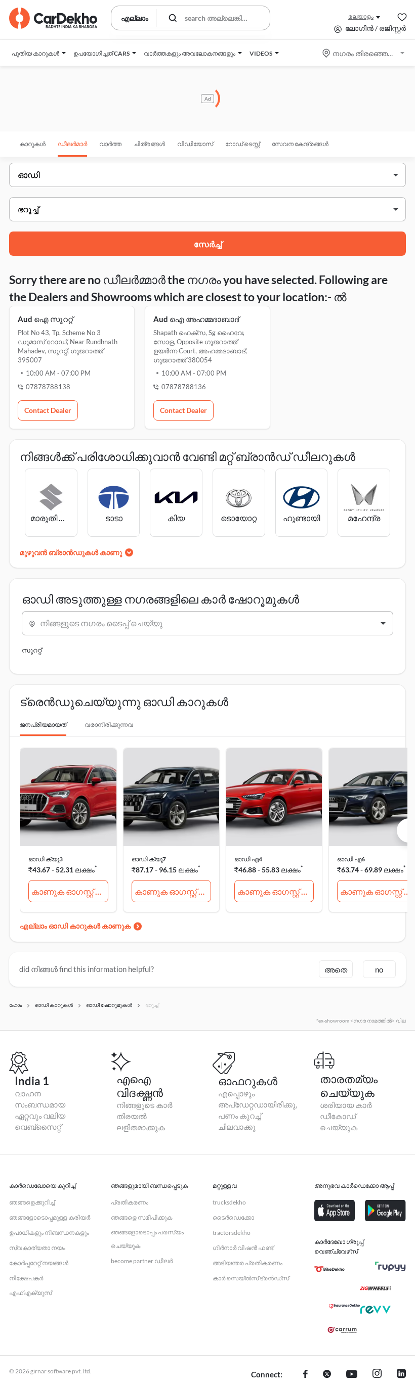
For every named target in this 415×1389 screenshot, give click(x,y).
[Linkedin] (401, 1375)
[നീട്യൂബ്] (351, 1375)
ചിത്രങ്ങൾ (149, 144)
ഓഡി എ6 (351, 859)
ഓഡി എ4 (248, 859)
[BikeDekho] (329, 1269)
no (379, 969)
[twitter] (327, 1375)
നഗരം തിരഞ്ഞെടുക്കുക (364, 53)
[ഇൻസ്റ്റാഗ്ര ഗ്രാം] (377, 1375)
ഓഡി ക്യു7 (149, 859)
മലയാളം (361, 16)
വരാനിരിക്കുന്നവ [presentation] (109, 724)
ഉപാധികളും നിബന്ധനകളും (49, 1232)
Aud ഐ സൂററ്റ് (45, 318)
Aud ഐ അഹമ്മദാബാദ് (196, 318)
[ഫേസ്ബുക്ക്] (305, 1375)
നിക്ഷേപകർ (26, 1278)
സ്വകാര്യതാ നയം (37, 1248)
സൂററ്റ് (32, 650)
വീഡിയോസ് (195, 144)
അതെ (335, 969)
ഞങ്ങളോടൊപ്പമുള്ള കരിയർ (49, 1217)
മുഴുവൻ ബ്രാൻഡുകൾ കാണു (71, 552)
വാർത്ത (110, 144)
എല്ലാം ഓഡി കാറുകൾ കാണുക (75, 925)
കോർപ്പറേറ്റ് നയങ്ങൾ (38, 1263)
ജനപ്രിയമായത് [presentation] (43, 724)
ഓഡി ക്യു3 (45, 859)
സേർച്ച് (208, 244)
